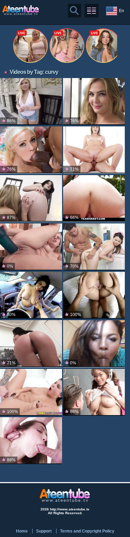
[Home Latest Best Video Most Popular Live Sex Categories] (91, 10)
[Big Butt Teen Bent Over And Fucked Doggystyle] (31, 440)
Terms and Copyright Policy (87, 531)
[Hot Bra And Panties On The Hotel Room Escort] (94, 295)
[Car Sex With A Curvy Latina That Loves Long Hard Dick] (31, 295)
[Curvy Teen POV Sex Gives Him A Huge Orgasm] (94, 101)
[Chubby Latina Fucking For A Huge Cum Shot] (94, 343)
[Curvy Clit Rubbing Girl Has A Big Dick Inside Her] (31, 392)
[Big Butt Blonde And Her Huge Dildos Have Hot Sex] (31, 246)
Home (22, 531)
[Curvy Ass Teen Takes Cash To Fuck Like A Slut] (31, 101)
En (121, 10)
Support (44, 531)
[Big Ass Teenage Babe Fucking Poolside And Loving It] (94, 198)
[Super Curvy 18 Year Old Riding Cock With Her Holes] (31, 343)
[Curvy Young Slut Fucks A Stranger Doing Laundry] (94, 246)
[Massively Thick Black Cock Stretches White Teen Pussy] (31, 149)
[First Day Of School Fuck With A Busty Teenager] (94, 392)
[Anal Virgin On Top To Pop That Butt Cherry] (94, 149)
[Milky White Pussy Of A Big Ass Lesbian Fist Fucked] (31, 198)
